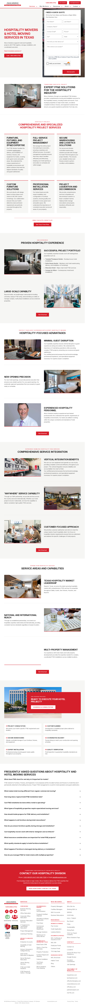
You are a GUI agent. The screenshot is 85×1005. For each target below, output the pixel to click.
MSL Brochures (55, 957)
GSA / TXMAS (71, 918)
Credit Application (56, 929)
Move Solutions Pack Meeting (41, 967)
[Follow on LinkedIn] (11, 911)
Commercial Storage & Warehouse (40, 927)
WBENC (69, 912)
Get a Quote (62, 2)
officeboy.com (71, 987)
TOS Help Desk (55, 951)
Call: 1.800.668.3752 (14, 55)
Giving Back (70, 930)
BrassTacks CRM (42, 944)
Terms (76, 1001)
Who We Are (71, 906)
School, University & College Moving (26, 950)
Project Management (26, 931)
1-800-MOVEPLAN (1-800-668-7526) (35, 877)
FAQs (68, 924)
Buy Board (70, 921)
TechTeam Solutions (40, 963)
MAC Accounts (55, 912)
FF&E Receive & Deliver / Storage (25, 972)
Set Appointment (75, 2)
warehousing (16, 150)
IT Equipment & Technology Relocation (24, 926)
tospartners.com (72, 975)
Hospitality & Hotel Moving (25, 945)
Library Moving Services (24, 963)
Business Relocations (57, 915)
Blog (52, 963)
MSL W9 (53, 942)
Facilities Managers (56, 909)
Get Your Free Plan (42, 224)
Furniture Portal (55, 948)
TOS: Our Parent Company (72, 933)
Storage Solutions (42, 932)
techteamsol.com (72, 978)
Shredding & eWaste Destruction (43, 919)
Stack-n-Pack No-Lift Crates (42, 948)
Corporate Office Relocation (25, 916)
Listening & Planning (26, 934)
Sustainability (71, 927)
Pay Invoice (54, 926)
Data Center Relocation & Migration (27, 954)
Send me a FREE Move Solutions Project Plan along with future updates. (63, 57)
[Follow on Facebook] (7, 911)
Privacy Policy (70, 1001)
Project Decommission (41, 910)
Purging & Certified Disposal (42, 915)
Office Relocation (25, 913)
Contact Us (70, 947)
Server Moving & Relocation (25, 958)
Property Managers (56, 906)
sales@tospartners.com (59, 877)
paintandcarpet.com (73, 990)
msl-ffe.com (70, 993)
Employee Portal (56, 945)
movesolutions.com (52, 1001)
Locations (70, 949)
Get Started (42, 314)
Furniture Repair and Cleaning (42, 955)
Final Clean (40, 923)
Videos (53, 966)
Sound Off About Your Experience (73, 953)
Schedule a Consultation (43, 707)
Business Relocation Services (26, 921)
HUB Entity (70, 915)
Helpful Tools (55, 960)
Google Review (71, 957)
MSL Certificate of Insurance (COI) (56, 938)
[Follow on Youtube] (15, 911)
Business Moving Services (25, 909)
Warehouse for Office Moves (41, 935)
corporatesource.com (73, 984)
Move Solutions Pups (73, 937)
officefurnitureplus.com (74, 981)
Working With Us (72, 909)
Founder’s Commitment (71, 960)
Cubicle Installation (42, 959)
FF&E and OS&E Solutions (25, 967)
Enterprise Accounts (26, 942)
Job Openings (71, 964)
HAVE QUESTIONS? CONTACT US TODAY (42, 888)
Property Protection (42, 952)
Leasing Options (56, 932)
